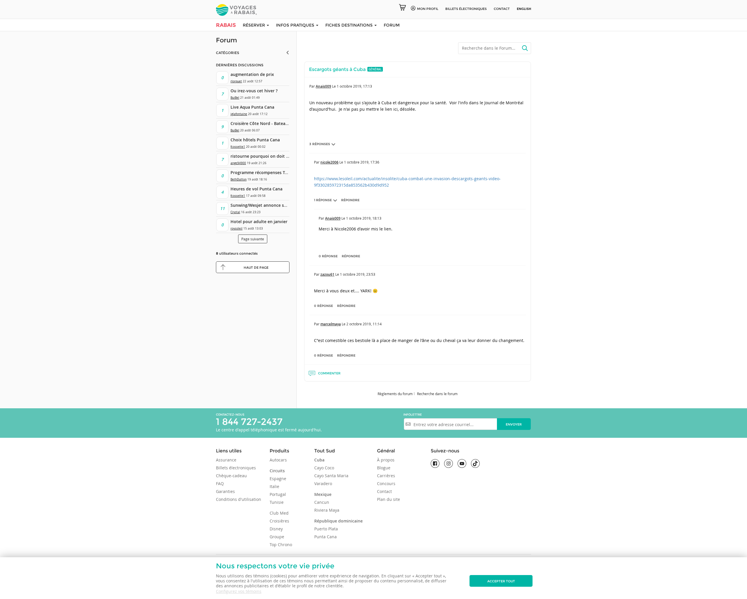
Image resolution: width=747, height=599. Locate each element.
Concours (386, 483)
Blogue (383, 467)
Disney (276, 529)
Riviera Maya (326, 510)
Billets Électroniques (466, 9)
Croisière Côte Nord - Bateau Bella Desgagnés (276, 123)
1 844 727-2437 (249, 421)
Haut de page (256, 267)
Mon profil (427, 9)
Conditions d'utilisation (238, 499)
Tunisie (277, 502)
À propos (386, 460)
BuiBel (235, 98)
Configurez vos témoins (238, 591)
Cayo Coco (324, 467)
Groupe (277, 536)
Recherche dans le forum (437, 393)
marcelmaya (330, 324)
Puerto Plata (326, 529)
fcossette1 (238, 147)
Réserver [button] (254, 25)
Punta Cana (325, 536)
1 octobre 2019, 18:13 (363, 218)
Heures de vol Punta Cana (256, 189)
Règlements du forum (395, 393)
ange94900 (238, 163)
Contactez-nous (230, 414)
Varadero (323, 483)
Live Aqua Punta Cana (252, 107)
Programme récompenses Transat (264, 172)
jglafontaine (239, 114)
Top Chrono (281, 544)
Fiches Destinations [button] (349, 25)
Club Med (279, 513)
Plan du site (388, 499)
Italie (274, 486)
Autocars (278, 460)
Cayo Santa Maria (331, 475)
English (524, 9)
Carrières (386, 475)
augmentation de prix (252, 74)
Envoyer (514, 424)
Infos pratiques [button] (295, 25)
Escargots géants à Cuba (337, 69)
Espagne (278, 478)
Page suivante (252, 239)
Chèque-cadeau (231, 475)
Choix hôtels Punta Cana (255, 140)
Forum (392, 25)
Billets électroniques (236, 467)
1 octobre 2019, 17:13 (354, 86)
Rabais (226, 25)
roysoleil (236, 228)
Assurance (226, 460)
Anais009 (323, 86)
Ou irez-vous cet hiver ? (254, 90)
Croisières (279, 521)
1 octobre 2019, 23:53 (357, 274)
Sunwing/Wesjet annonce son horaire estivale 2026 (281, 205)
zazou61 (327, 274)
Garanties (225, 491)
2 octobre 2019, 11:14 (364, 324)
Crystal (235, 212)
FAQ (220, 483)
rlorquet (236, 81)
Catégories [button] (227, 53)
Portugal (278, 494)
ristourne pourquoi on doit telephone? (269, 156)
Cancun (321, 502)
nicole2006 (329, 162)
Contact (502, 9)
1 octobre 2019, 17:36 (361, 162)
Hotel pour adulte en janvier (259, 221)
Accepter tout (501, 581)
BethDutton (239, 179)
